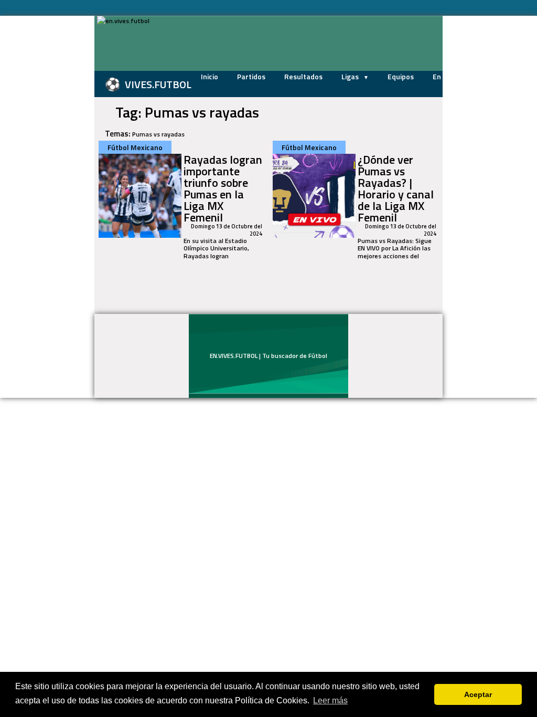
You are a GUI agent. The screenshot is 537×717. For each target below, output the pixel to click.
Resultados (303, 76)
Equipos (401, 76)
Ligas (350, 76)
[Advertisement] (53, 173)
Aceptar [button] (478, 694)
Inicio (209, 76)
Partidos (251, 76)
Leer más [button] (330, 700)
